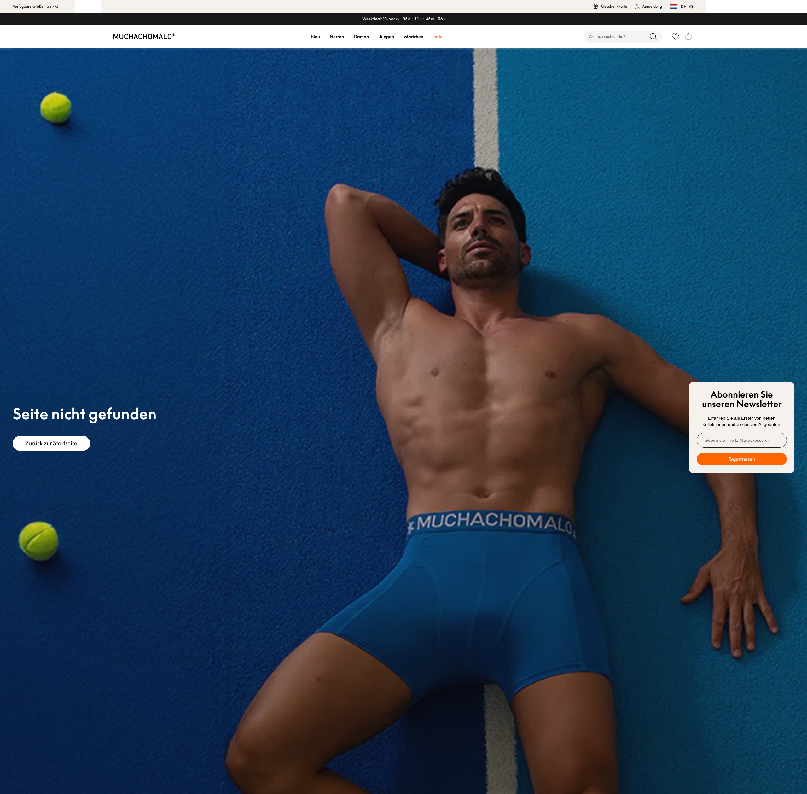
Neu (315, 36)
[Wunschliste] (675, 37)
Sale (438, 36)
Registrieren (742, 459)
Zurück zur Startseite (51, 443)
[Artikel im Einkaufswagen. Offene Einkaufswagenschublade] (688, 37)
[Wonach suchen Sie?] (653, 36)
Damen (361, 36)
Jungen (386, 36)
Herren (337, 36)
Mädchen (413, 36)
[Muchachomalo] (144, 36)
